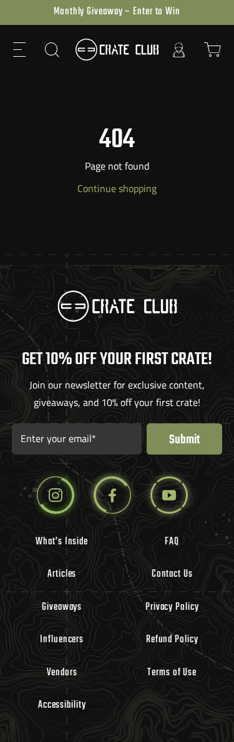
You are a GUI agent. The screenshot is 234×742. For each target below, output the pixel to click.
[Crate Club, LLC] (117, 49)
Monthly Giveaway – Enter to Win (117, 12)
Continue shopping (117, 188)
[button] (19, 49)
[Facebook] (112, 495)
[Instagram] (55, 495)
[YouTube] (169, 495)
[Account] (179, 49)
